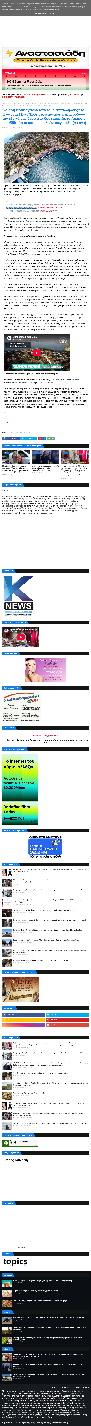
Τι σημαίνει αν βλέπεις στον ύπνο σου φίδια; (29, 1093)
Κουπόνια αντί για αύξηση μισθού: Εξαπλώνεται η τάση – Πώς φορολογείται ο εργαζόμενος (47, 940)
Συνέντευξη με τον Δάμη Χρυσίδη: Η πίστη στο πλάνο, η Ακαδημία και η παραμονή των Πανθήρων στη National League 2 (48, 1355)
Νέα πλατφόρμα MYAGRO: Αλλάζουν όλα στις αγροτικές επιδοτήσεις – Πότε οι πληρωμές (49, 1317)
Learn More (41, 13)
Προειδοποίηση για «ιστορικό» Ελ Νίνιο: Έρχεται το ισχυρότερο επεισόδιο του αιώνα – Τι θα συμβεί (50, 920)
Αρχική (54, 1387)
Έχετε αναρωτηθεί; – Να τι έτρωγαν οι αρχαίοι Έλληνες (35, 1291)
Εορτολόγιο (21, 1247)
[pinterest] (67, 1020)
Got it (53, 13)
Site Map (75, 1387)
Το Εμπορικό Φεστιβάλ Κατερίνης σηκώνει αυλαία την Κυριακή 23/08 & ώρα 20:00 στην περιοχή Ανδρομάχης (48, 901)
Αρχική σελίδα (6, 104)
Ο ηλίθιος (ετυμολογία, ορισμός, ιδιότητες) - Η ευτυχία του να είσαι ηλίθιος (40, 960)
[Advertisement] (45, 23)
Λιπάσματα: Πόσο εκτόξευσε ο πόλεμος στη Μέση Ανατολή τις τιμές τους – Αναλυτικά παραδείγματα (47, 1339)
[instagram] (23, 1025)
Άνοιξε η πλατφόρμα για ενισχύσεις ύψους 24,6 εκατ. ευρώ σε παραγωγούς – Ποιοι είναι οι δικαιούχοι (49, 1328)
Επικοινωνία (65, 1387)
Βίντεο (11, 433)
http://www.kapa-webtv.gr (60, 1423)
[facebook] (23, 1015)
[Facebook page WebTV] (67, 1030)
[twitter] (67, 1015)
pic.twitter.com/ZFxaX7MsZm (49, 208)
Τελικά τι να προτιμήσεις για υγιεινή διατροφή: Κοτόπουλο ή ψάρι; (40, 1301)
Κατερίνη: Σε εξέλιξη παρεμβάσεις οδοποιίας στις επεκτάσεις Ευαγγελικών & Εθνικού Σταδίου (47, 930)
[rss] (23, 1020)
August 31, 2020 (46, 211)
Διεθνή (17, 433)
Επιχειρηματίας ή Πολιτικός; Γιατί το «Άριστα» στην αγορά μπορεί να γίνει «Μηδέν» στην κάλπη (48, 890)
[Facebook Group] (23, 1030)
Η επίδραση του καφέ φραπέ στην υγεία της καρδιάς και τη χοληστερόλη (42, 1281)
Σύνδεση (85, 1387)
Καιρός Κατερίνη (16, 1160)
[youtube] (67, 1025)
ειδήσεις (76, 94)
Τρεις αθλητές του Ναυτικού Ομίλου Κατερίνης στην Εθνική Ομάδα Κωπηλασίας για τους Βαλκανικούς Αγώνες (48, 1375)
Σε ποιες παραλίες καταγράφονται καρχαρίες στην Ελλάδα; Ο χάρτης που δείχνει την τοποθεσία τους (50, 1123)
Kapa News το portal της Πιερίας (24, 1423)
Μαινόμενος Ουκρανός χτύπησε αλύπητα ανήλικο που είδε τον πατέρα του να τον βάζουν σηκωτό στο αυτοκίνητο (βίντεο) (15, 469)
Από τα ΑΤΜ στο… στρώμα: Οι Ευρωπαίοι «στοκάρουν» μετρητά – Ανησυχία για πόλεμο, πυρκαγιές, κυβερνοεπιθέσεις (50, 951)
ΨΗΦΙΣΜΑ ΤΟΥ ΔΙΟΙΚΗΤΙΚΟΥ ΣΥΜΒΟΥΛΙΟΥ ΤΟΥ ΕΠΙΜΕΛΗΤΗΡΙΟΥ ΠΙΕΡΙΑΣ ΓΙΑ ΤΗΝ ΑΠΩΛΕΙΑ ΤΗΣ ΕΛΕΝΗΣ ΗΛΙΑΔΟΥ (49, 871)
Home (14, 104)
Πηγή (6, 422)
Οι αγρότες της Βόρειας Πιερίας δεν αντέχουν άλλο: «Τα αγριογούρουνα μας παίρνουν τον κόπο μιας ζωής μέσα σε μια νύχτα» (50, 1084)
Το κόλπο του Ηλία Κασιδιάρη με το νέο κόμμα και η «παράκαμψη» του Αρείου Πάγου (45, 910)
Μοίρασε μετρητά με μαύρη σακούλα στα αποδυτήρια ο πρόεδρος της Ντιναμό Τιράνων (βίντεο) (45, 468)
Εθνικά (22, 433)
